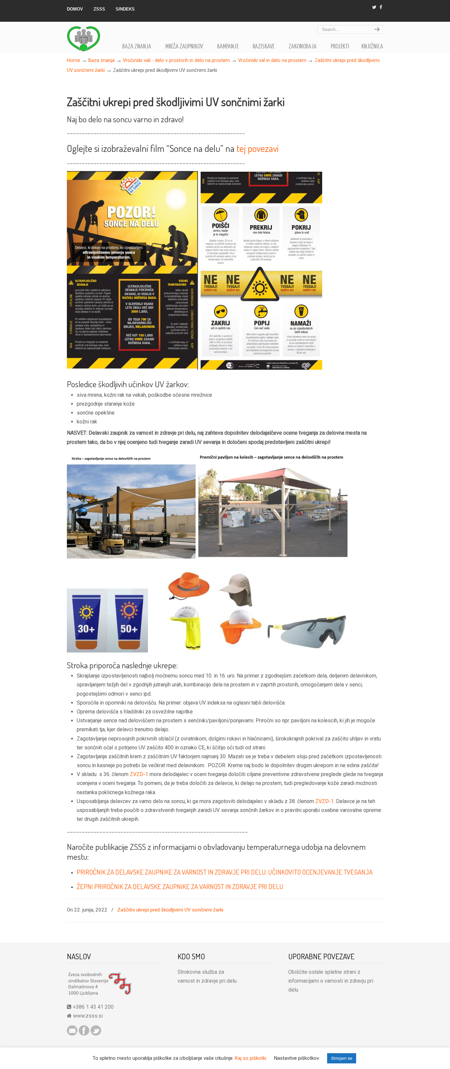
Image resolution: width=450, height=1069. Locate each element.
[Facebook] (381, 7)
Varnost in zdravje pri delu (91, 38)
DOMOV (75, 9)
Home (73, 60)
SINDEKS (125, 9)
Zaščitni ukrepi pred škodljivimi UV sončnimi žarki (170, 910)
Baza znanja (101, 60)
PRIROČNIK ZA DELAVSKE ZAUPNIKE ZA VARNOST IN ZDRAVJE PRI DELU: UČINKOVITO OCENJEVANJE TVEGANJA (225, 872)
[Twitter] (374, 7)
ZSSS (99, 9)
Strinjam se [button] (341, 1058)
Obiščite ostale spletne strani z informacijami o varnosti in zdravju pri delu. (330, 981)
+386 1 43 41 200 (92, 1007)
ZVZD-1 (139, 774)
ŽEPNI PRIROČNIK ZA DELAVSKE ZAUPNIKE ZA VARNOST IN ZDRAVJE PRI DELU (180, 886)
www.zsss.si (88, 1016)
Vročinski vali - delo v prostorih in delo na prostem (176, 60)
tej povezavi (258, 148)
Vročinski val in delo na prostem (272, 60)
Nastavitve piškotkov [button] (296, 1058)
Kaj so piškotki (250, 1058)
